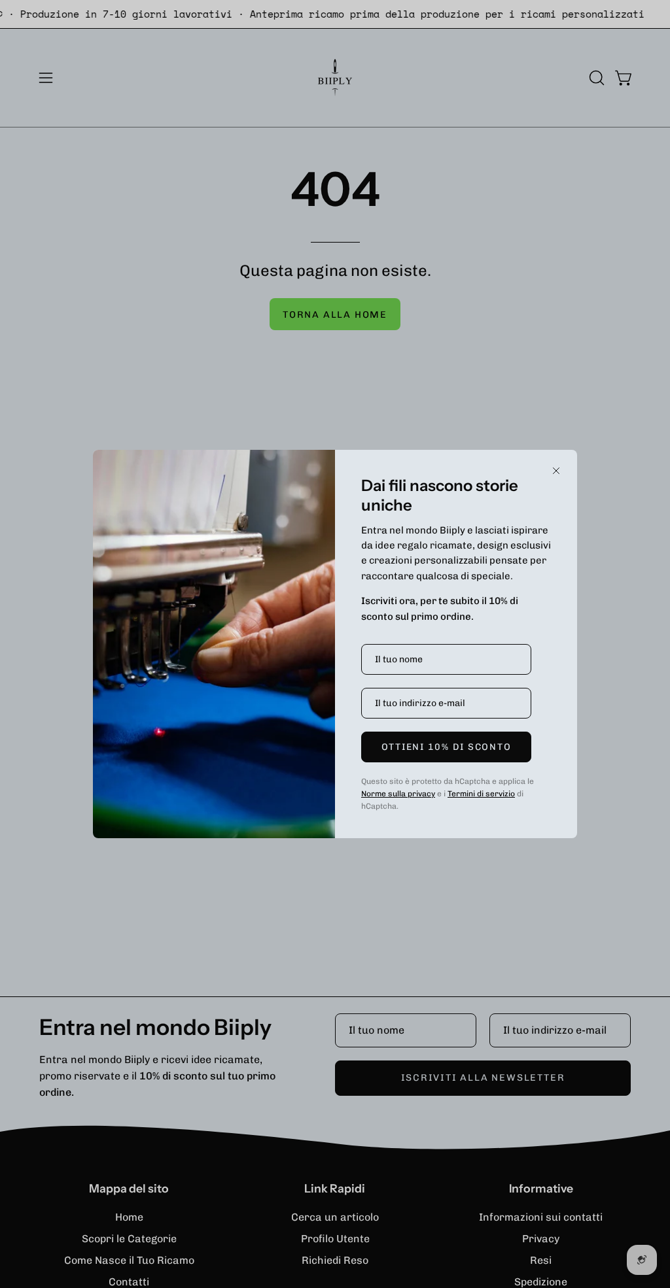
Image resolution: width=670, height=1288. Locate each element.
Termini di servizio (481, 793)
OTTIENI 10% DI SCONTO (446, 747)
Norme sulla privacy (398, 793)
